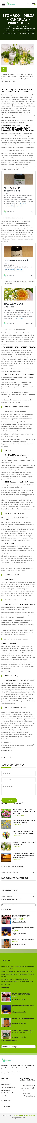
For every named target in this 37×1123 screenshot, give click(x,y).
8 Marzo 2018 (16, 859)
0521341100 (26, 1093)
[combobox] (18, 905)
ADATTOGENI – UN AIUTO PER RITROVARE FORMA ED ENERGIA (23, 832)
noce (3, 79)
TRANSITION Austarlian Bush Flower (15, 708)
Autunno (18, 74)
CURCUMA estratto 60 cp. (12, 575)
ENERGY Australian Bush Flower (14, 513)
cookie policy (5, 984)
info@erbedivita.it (7, 751)
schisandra (29, 79)
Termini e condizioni (8, 1087)
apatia (5, 74)
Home (11, 26)
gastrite (18, 77)
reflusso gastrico (18, 79)
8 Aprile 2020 (17, 824)
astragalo (11, 74)
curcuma (24, 74)
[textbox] (18, 905)
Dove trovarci (5, 1084)
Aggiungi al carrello (19, 922)
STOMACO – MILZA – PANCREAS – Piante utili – (24, 843)
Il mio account (6, 1090)
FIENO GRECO (8, 451)
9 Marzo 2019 (16, 835)
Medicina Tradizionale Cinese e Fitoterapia (20, 29)
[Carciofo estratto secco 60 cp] (6, 943)
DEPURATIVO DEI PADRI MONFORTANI (16, 639)
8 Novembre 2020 (18, 815)
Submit (9, 800)
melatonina (25, 77)
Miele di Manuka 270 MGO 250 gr (23, 928)
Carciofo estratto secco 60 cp (23, 939)
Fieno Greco (11, 77)
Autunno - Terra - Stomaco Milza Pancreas (20, 31)
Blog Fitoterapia (22, 26)
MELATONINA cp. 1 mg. (11, 676)
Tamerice (11, 81)
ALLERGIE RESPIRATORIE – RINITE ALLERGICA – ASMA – (24, 821)
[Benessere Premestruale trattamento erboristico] (6, 919)
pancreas (9, 79)
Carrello (4, 1096)
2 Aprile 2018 (16, 846)
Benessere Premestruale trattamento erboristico (21, 916)
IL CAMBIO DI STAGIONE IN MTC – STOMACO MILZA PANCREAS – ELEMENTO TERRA (24, 855)
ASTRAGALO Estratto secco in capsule (16, 407)
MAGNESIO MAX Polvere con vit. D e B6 (16, 600)
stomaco (4, 81)
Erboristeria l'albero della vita (24, 1115)
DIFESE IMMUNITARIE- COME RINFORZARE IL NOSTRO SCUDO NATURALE (24, 811)
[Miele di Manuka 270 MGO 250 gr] (6, 931)
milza (31, 77)
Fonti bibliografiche (7, 1093)
